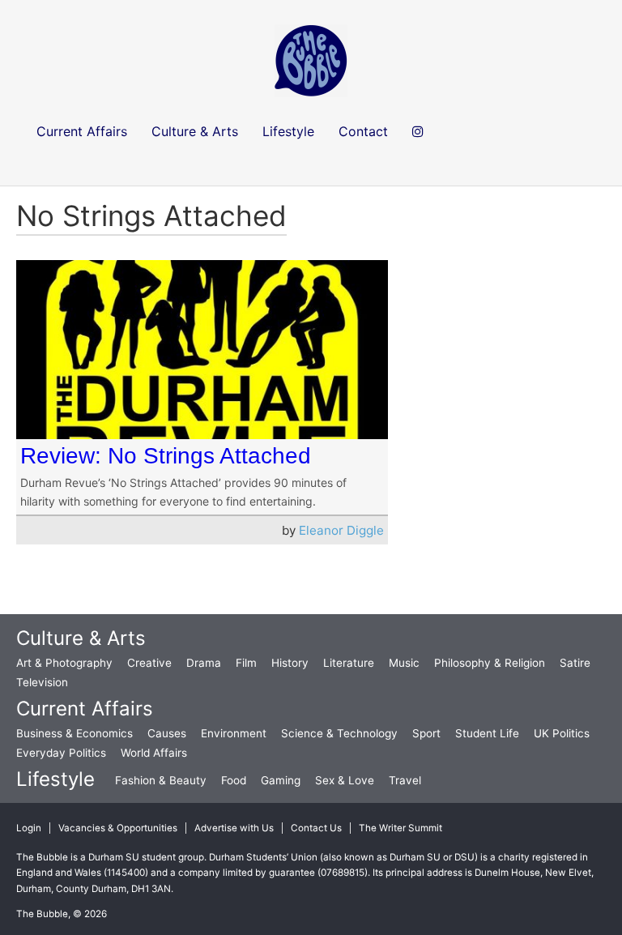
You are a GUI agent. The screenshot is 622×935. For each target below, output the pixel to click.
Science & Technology (339, 733)
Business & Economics (74, 733)
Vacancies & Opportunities (117, 828)
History (290, 662)
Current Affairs (84, 708)
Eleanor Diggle (341, 530)
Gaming (280, 780)
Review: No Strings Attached (165, 455)
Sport (426, 733)
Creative (149, 662)
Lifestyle (55, 779)
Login (28, 828)
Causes (166, 733)
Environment (233, 733)
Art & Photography (64, 662)
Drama (203, 662)
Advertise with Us (234, 828)
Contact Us (316, 828)
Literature (348, 662)
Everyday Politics (61, 752)
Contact (363, 131)
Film (246, 662)
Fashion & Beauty (161, 780)
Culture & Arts (81, 638)
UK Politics (562, 733)
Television (42, 682)
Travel (405, 780)
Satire (575, 662)
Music (404, 662)
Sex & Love (344, 780)
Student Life (487, 733)
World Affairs (154, 752)
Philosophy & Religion (489, 662)
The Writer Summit (400, 828)
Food (233, 780)
